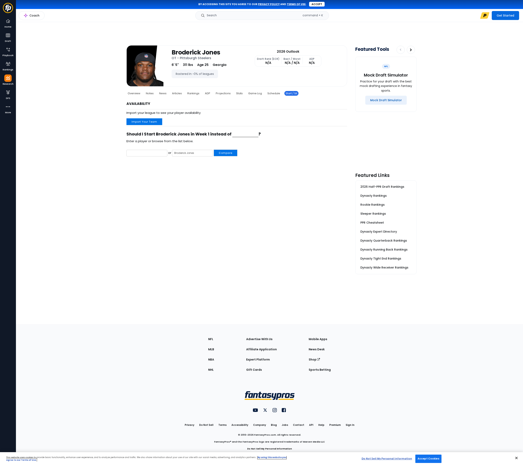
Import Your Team (144, 121)
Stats (239, 93)
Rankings (193, 93)
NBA (211, 359)
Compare (225, 153)
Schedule (273, 93)
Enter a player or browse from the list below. (159, 141)
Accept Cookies (428, 458)
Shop (313, 359)
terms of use (296, 4)
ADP (207, 93)
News (163, 93)
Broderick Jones (196, 52)
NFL (210, 339)
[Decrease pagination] (401, 50)
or (199, 153)
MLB (211, 349)
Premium (335, 425)
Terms (222, 425)
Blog (274, 425)
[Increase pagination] (411, 50)
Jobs (285, 425)
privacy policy (269, 4)
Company (259, 425)
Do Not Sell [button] (206, 425)
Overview (134, 93)
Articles (177, 93)
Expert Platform (258, 359)
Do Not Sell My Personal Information (269, 448)
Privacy (189, 425)
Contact (298, 425)
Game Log (255, 93)
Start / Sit (291, 93)
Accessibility (239, 425)
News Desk (317, 349)
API (311, 425)
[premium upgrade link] (484, 15)
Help (321, 425)
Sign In (350, 425)
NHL (211, 370)
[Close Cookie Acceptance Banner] (516, 457)
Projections (223, 93)
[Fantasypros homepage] (8, 10)
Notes (150, 93)
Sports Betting (320, 370)
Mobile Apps (318, 339)
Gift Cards (254, 370)
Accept (317, 4)
